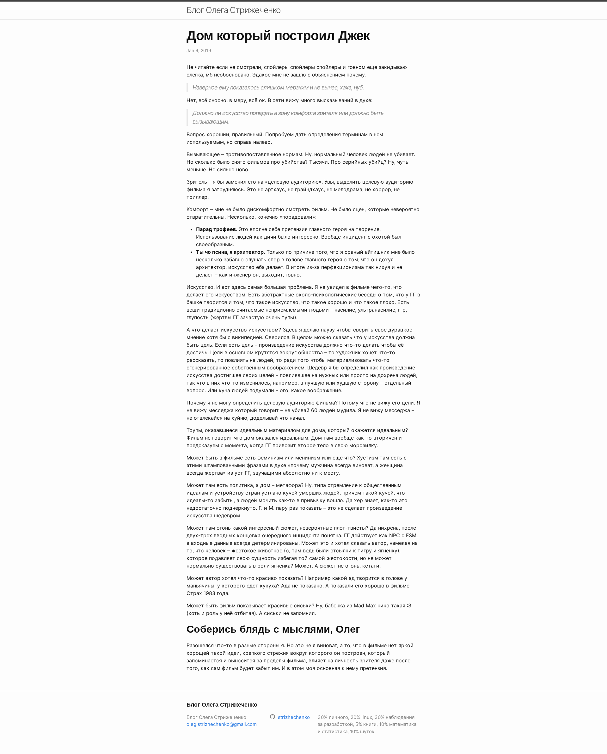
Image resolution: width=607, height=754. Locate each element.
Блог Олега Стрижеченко (233, 10)
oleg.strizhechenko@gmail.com (222, 724)
